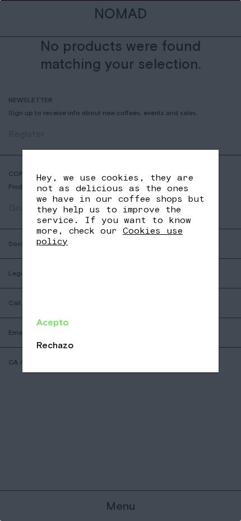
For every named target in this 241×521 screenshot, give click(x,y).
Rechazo (54, 344)
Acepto (52, 322)
